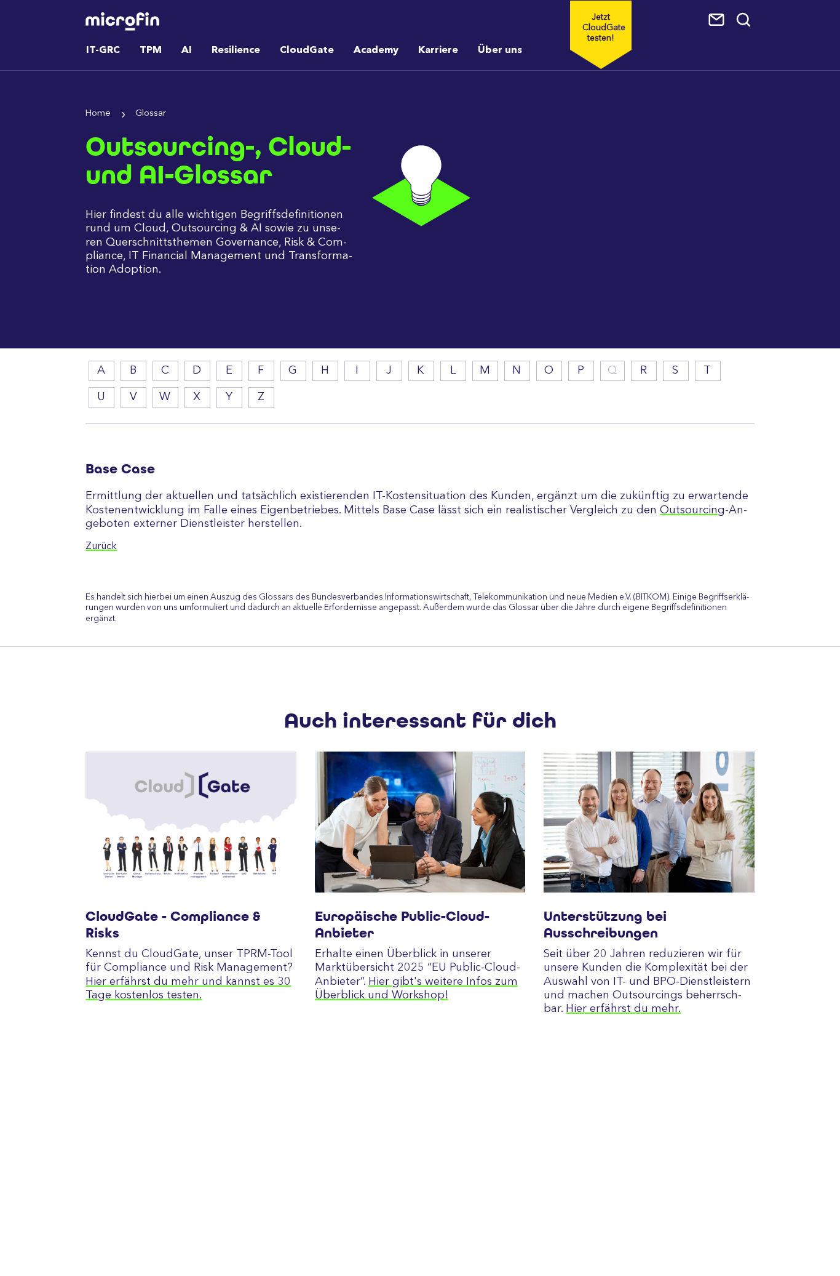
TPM (151, 50)
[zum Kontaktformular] (717, 20)
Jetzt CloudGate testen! (603, 27)
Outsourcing (692, 510)
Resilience (236, 50)
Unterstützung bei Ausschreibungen (605, 924)
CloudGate (307, 50)
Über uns (500, 50)
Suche (744, 20)
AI (186, 50)
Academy (376, 50)
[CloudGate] (190, 822)
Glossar (150, 113)
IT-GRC (103, 50)
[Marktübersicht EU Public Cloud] (420, 822)
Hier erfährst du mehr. (623, 1008)
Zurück (101, 547)
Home (98, 113)
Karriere (438, 50)
